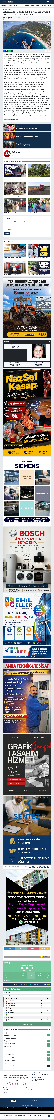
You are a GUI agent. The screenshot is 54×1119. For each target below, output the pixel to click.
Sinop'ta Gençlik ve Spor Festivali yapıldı (37, 212)
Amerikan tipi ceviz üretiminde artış (36, 178)
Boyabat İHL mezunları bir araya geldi (12, 196)
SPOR (29, 1092)
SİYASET (26, 5)
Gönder (7, 233)
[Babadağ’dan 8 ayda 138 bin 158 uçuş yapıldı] (27, 35)
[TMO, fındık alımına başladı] (15, 205)
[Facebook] (7, 1083)
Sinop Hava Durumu (38, 1073)
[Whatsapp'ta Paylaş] (9, 51)
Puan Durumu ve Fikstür (39, 1076)
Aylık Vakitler (7, 980)
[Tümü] (49, 241)
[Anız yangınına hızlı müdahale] (39, 188)
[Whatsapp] (26, 1083)
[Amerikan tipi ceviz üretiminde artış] (39, 170)
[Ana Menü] (50, 1)
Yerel (10, 9)
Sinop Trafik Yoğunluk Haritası (41, 1074)
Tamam (13, 1110)
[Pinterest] (13, 1083)
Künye (29, 1087)
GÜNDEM (3, 5)
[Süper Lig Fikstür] (49, 1029)
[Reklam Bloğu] (27, 307)
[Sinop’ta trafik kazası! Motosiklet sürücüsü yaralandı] (15, 170)
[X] (10, 1083)
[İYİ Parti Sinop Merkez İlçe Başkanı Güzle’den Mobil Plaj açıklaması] (39, 250)
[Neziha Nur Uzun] (7, 153)
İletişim (6, 1087)
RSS (14, 1100)
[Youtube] (20, 1083)
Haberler (5, 9)
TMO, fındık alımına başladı (10, 212)
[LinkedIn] (18, 1083)
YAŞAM (32, 5)
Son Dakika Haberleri (39, 1079)
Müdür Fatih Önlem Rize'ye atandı (11, 274)
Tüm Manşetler (37, 1077)
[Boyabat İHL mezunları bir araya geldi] (15, 188)
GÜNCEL (16, 5)
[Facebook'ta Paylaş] (4, 51)
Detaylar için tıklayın (27, 1024)
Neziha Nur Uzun (16, 152)
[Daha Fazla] (12, 51)
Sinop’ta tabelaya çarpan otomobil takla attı (37, 274)
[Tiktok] (23, 1083)
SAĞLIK (44, 5)
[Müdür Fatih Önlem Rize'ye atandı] (15, 267)
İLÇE (21, 5)
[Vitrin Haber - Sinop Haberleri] (8, 1)
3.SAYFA (10, 5)
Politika (38, 5)
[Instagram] (15, 1083)
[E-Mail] (13, 156)
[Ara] (48, 1)
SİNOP (49, 5)
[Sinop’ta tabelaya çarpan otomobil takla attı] (39, 267)
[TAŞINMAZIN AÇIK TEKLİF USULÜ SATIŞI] (15, 250)
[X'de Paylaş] (6, 51)
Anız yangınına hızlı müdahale (34, 196)
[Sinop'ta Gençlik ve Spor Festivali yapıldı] (39, 205)
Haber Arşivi (37, 1080)
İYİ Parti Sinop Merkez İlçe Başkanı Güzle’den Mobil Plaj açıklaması (23, 1115)
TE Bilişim (30, 1105)
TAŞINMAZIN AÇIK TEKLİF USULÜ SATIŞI (13, 257)
